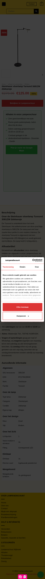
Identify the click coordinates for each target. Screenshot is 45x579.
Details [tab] (22, 267)
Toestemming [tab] (8, 267)
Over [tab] (37, 267)
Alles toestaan (22, 307)
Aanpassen (21, 316)
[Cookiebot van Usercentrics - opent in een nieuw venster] (32, 260)
